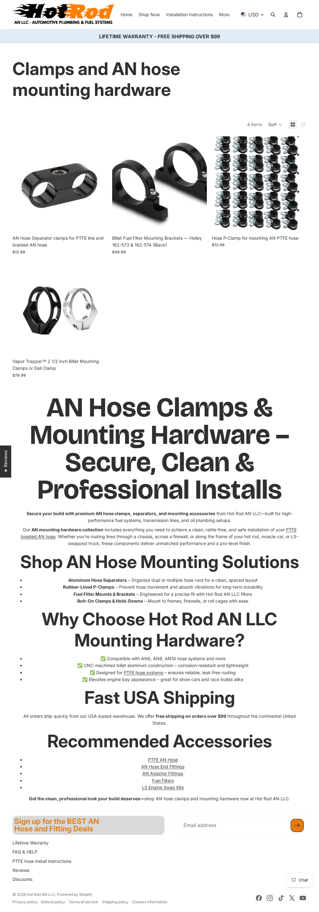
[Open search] (273, 14)
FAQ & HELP (24, 851)
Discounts (22, 879)
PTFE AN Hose (163, 759)
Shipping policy (115, 902)
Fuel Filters (163, 780)
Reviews (20, 870)
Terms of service (83, 902)
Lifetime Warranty (30, 842)
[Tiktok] (281, 898)
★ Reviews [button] (5, 461)
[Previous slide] (121, 183)
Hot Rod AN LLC (41, 894)
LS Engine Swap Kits (163, 787)
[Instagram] (270, 898)
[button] (275, 124)
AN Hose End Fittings (162, 766)
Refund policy (53, 902)
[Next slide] (197, 183)
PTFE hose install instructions (41, 861)
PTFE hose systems (143, 672)
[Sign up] (297, 825)
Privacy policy (25, 902)
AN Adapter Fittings (162, 773)
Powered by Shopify (75, 894)
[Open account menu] (286, 14)
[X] (292, 898)
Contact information (149, 902)
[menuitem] (224, 14)
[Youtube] (303, 898)
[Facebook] (259, 898)
